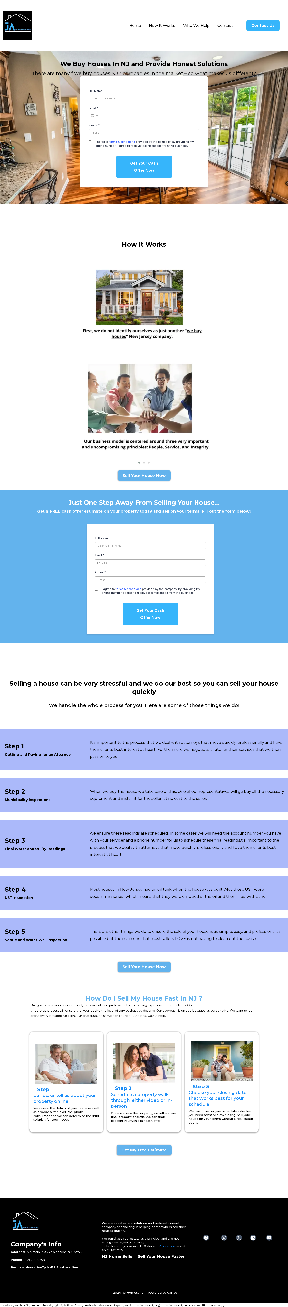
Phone (94, 125)
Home (135, 25)
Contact (225, 25)
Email (93, 108)
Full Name (95, 91)
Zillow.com (167, 1246)
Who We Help (196, 25)
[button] (139, 463)
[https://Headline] (53, 1223)
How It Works (162, 25)
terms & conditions (122, 141)
